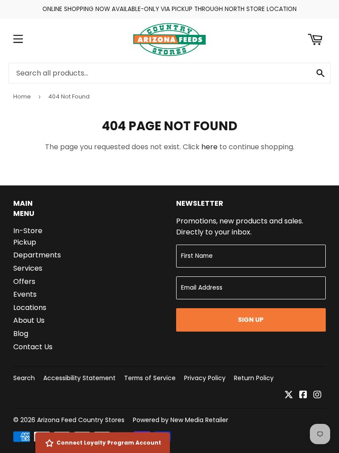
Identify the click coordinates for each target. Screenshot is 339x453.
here (209, 147)
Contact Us (33, 347)
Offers (24, 281)
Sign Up (251, 319)
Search (24, 378)
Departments (37, 255)
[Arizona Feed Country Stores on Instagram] (317, 395)
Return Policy (254, 378)
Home (22, 96)
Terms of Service (150, 378)
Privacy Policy (205, 378)
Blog (20, 333)
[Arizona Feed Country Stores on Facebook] (303, 395)
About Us (29, 320)
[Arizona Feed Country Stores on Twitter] (288, 395)
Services (27, 268)
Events (25, 294)
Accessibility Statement (79, 378)
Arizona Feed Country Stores (80, 419)
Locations (29, 307)
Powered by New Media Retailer (180, 419)
